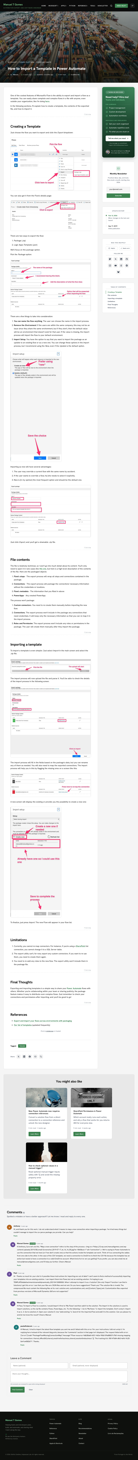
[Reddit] (127, 265)
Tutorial (22, 1046)
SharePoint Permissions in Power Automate (87, 1112)
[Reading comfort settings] (132, 6)
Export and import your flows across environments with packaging (43, 1021)
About (81, 1438)
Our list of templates (23, 1025)
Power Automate (74, 988)
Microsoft (53, 6)
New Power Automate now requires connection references (44, 1112)
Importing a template (115, 298)
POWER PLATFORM (26, 62)
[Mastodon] (110, 259)
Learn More (35, 1134)
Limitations (111, 301)
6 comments (75, 75)
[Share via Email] (35, 1057)
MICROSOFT (12, 62)
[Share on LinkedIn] (24, 1057)
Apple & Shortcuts (56, 1443)
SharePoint (80, 946)
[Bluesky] (118, 272)
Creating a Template (115, 292)
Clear (31, 1390)
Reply (15, 1236)
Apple (64, 6)
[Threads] (121, 265)
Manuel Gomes (23, 1243)
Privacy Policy (113, 1423)
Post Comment (17, 1390)
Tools (92, 6)
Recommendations (85, 1428)
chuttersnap (49, 1031)
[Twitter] (116, 259)
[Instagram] (110, 265)
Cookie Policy (113, 1428)
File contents (112, 295)
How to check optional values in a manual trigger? (43, 1166)
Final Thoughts (113, 304)
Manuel (15, 75)
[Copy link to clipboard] (41, 1057)
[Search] (111, 6)
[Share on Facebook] (30, 1057)
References (112, 308)
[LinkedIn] (121, 259)
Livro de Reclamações (116, 1433)
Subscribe (118, 196)
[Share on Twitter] (18, 1057)
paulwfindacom (26, 1326)
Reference (83, 6)
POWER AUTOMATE (43, 62)
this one (42, 568)
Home (43, 6)
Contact (81, 1443)
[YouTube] (116, 265)
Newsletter (103, 6)
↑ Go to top (87, 114)
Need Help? (121, 6)
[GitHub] (127, 259)
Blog (80, 1423)
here (47, 101)
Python (72, 6)
